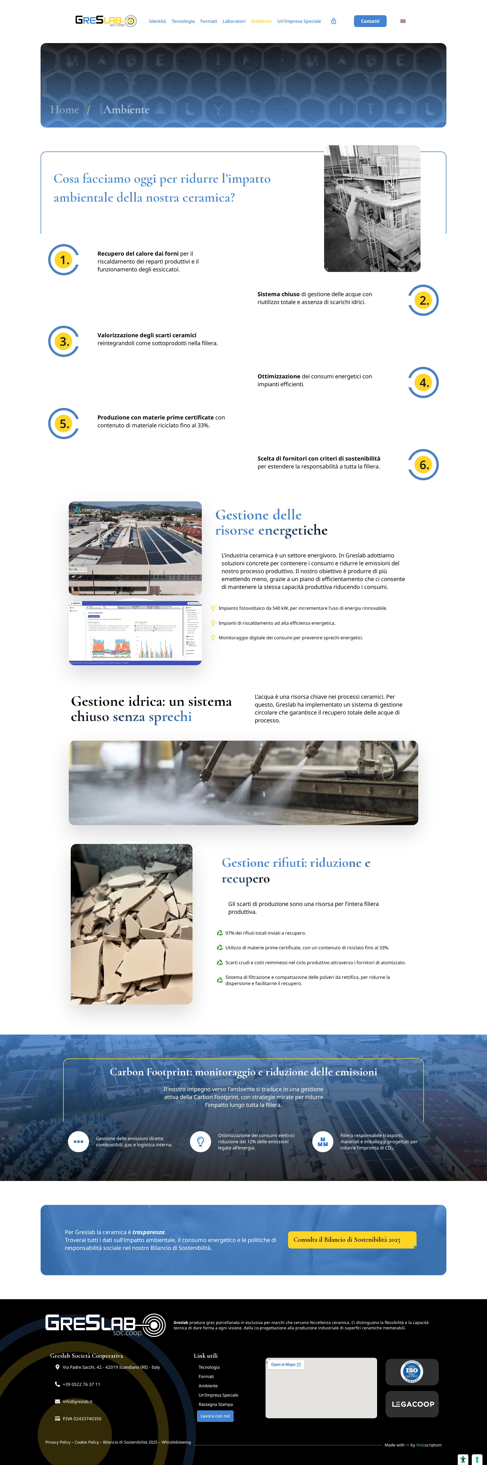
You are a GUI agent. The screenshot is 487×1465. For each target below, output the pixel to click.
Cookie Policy (87, 1441)
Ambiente (261, 21)
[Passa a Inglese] (403, 21)
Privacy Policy (57, 1441)
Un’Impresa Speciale (299, 21)
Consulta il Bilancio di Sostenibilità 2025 (347, 1240)
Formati (208, 21)
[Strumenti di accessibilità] (463, 1459)
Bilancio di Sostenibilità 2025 (130, 1441)
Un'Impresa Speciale (218, 1394)
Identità (157, 21)
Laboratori (234, 21)
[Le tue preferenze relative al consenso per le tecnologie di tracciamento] (477, 1459)
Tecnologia (183, 21)
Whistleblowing (176, 1441)
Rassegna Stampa (216, 1404)
